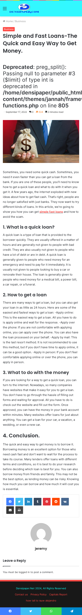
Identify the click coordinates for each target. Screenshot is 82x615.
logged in (24, 572)
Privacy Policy (39, 594)
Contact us (21, 594)
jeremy (41, 548)
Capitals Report (58, 594)
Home (9, 21)
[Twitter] (19, 501)
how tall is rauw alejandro (41, 600)
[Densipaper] (25, 8)
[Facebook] (10, 501)
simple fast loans (51, 212)
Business (20, 21)
